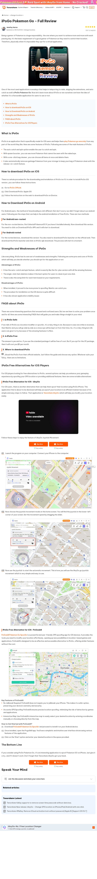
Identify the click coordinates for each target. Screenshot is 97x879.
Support (77, 7)
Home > (6, 15)
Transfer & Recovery (37, 7)
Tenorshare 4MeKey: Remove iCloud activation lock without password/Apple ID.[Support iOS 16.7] (47, 811)
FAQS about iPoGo (13, 119)
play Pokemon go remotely (75, 141)
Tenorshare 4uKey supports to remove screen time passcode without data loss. (39, 803)
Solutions (67, 7)
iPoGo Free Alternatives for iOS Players (21, 123)
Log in (92, 7)
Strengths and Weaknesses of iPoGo (20, 115)
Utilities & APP (49, 7)
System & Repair (23, 7)
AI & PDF (58, 7)
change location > (17, 15)
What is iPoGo (11, 104)
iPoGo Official (15, 188)
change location (29, 30)
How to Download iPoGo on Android (20, 111)
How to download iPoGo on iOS (18, 107)
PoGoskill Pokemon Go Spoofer (14, 635)
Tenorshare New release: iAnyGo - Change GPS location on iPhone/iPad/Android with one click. (45, 807)
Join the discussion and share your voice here (26, 779)
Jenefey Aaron (12, 27)
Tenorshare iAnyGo (51, 393)
